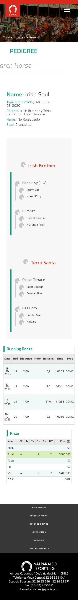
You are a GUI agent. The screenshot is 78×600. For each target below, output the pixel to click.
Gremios (39, 540)
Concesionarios (39, 548)
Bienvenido (39, 507)
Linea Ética (39, 532)
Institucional (39, 516)
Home (19, 37)
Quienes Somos (39, 524)
